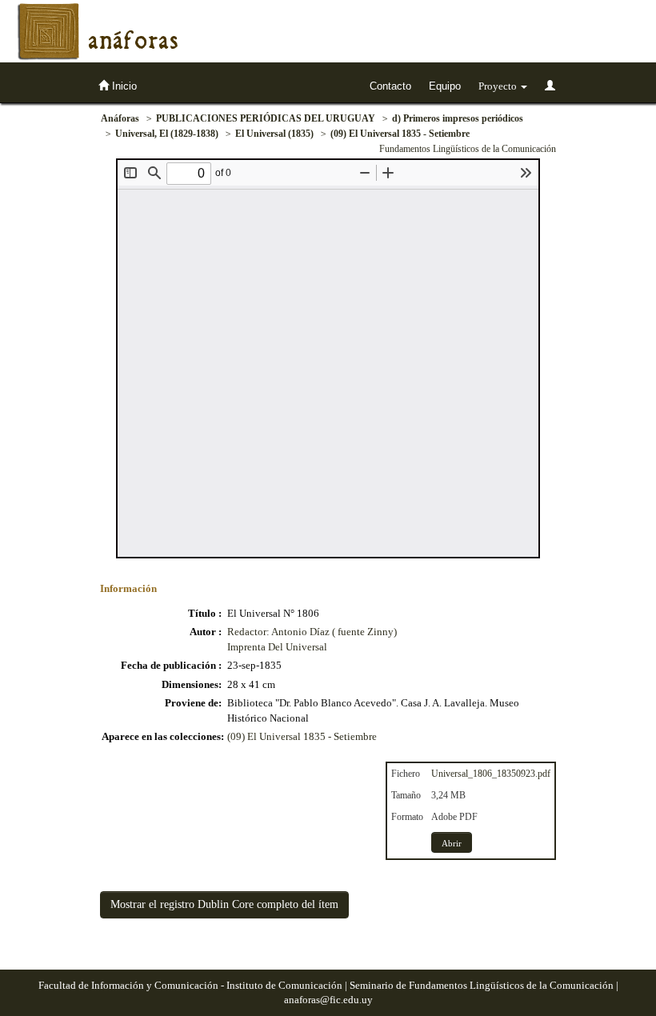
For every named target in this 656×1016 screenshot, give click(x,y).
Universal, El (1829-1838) (166, 133)
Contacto (390, 86)
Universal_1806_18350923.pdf (490, 773)
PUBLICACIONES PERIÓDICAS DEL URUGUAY (265, 118)
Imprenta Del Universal (277, 647)
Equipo (445, 86)
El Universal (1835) (274, 133)
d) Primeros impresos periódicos (457, 118)
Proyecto (498, 86)
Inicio (123, 86)
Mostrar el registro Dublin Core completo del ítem (224, 904)
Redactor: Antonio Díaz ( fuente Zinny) (312, 632)
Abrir (452, 843)
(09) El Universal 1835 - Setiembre (400, 133)
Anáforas (120, 118)
